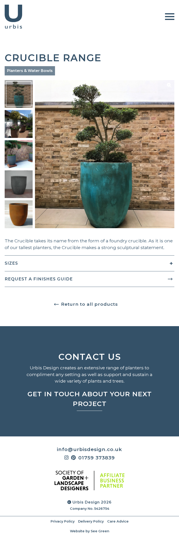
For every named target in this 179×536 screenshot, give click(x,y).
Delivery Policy (91, 521)
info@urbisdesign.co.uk (89, 449)
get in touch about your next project (90, 399)
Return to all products (89, 304)
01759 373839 (96, 458)
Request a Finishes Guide (39, 278)
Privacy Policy (63, 521)
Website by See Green (89, 531)
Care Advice (118, 521)
